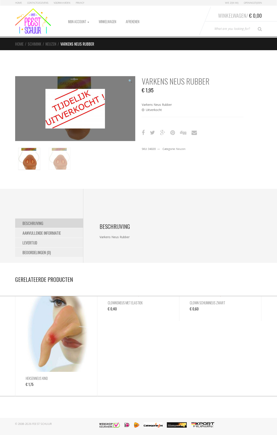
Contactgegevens (37, 2)
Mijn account (77, 21)
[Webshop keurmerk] (109, 425)
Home (18, 2)
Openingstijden (253, 2)
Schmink (34, 44)
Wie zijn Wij (231, 2)
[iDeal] (127, 425)
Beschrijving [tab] (33, 223)
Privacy (80, 2)
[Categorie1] (153, 425)
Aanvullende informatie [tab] (42, 233)
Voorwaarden (62, 2)
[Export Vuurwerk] (202, 425)
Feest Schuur (42, 424)
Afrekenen (132, 21)
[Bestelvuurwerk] (177, 425)
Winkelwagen (107, 21)
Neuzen (50, 44)
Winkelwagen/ (240, 15)
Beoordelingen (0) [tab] (37, 252)
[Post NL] (136, 425)
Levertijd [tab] (30, 243)
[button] (130, 81)
